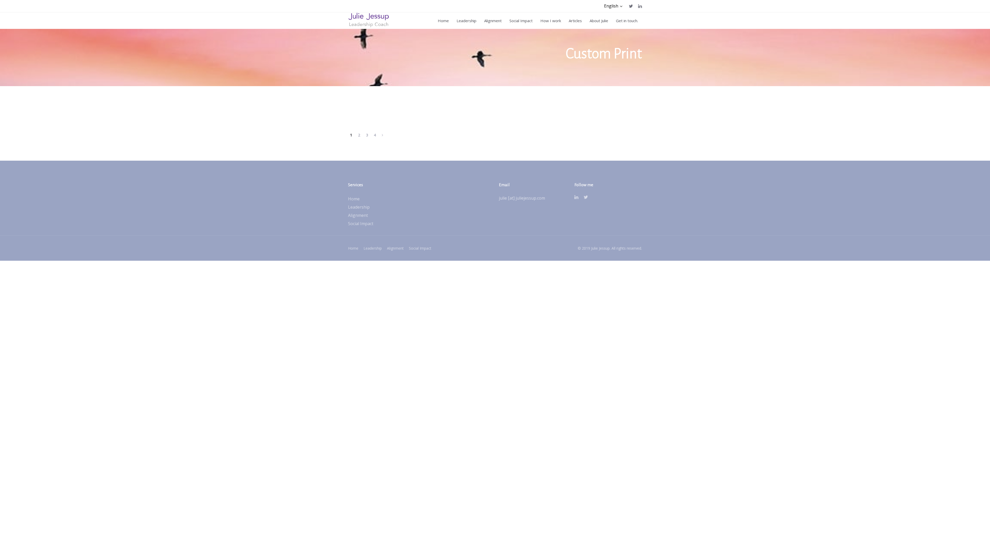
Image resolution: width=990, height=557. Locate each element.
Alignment (358, 215)
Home (354, 199)
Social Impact (360, 223)
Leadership (359, 207)
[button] (613, 6)
